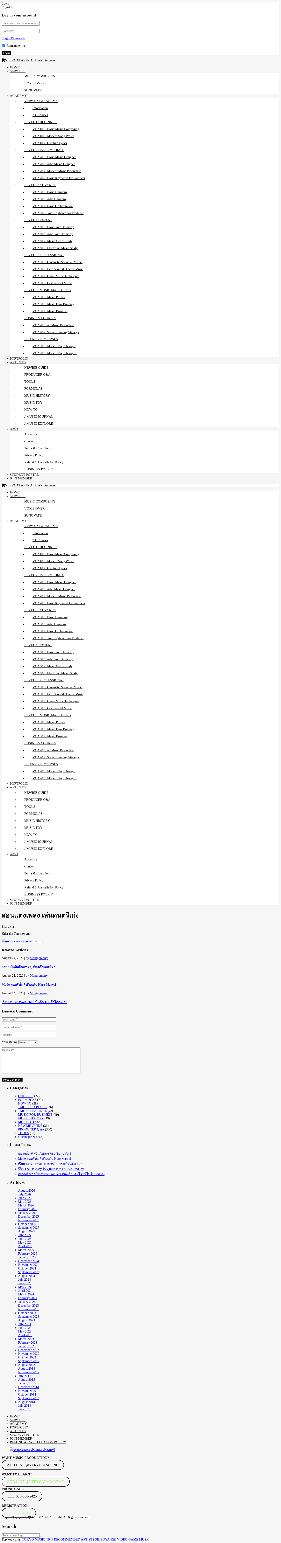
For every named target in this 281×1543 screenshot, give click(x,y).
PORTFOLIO (19, 358)
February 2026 (27, 1209)
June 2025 (24, 1238)
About (14, 429)
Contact (29, 441)
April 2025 (25, 1246)
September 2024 (28, 1272)
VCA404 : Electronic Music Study (55, 248)
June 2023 (24, 1327)
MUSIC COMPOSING (39, 76)
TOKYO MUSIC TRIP (37, 1539)
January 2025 (27, 1257)
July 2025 (24, 1235)
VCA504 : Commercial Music (52, 283)
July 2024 (24, 1279)
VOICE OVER (34, 83)
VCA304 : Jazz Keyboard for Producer (58, 213)
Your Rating (9, 1042)
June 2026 (24, 1198)
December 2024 (28, 1261)
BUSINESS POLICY (38, 469)
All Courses (40, 115)
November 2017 (28, 1372)
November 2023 (28, 1309)
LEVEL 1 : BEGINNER (40, 122)
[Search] (42, 1536)
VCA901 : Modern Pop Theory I (54, 346)
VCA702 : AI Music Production (53, 325)
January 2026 (27, 1213)
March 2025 (26, 1250)
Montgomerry (39, 958)
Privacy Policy (33, 455)
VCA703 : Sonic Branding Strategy (56, 332)
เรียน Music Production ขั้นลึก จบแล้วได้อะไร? (34, 1002)
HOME (15, 67)
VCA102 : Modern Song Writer (53, 136)
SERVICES (18, 71)
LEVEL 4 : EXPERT (38, 220)
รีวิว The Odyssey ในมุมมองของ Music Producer (51, 1169)
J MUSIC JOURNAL (32, 1111)
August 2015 (26, 1379)
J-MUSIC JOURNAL (38, 416)
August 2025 (26, 1231)
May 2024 (24, 1287)
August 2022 (26, 1364)
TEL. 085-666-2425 (22, 1496)
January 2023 (27, 1346)
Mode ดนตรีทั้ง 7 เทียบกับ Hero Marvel (29, 984)
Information (40, 108)
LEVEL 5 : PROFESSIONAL (44, 255)
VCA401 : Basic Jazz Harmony (53, 227)
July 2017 (24, 1376)
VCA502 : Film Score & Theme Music (58, 269)
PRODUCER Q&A (37, 374)
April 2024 (25, 1290)
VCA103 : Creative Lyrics (50, 143)
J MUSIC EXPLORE (32, 1107)
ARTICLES (18, 362)
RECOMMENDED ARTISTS (74, 1539)
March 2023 (26, 1339)
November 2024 (28, 1264)
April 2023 (25, 1335)
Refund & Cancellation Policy (43, 462)
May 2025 (24, 1242)
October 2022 (27, 1357)
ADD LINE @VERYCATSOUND (33, 1465)
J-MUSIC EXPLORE (38, 423)
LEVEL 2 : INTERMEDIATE (44, 150)
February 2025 (27, 1253)
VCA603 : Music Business (50, 311)
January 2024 (27, 1301)
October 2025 (27, 1224)
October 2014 (27, 1394)
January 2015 (27, 1383)
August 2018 (26, 1368)
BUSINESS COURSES (40, 318)
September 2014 (28, 1398)
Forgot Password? (13, 38)
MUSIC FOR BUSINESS (35, 1114)
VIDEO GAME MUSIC (133, 1539)
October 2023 (27, 1313)
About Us (30, 434)
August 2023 (26, 1320)
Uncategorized (27, 1137)
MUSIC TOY (33, 402)
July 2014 (24, 1405)
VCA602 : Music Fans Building (53, 304)
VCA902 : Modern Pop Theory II (55, 353)
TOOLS (29, 381)
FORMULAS (33, 388)
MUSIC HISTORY (37, 395)
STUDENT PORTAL (24, 474)
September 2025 (28, 1227)
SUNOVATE (33, 90)
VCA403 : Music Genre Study (52, 241)
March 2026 (26, 1205)
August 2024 (26, 1276)
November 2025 (28, 1220)
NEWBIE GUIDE (36, 367)
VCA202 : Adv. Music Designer (54, 164)
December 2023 (28, 1305)
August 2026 (26, 1190)
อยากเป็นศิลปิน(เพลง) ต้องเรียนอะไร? (28, 967)
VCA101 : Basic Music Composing (56, 129)
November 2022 (28, 1353)
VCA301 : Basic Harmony (50, 192)
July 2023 (24, 1324)
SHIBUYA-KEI (105, 1539)
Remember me (16, 45)
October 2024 (27, 1268)
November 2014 (28, 1390)
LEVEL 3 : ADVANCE (40, 185)
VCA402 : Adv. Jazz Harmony (53, 234)
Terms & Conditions (37, 448)
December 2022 (28, 1350)
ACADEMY (18, 95)
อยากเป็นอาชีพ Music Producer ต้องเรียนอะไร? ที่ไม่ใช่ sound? (61, 1174)
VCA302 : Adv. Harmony (49, 199)
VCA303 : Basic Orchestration (53, 206)
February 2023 (27, 1342)
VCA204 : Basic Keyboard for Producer (59, 178)
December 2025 (28, 1216)
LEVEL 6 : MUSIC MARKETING (47, 290)
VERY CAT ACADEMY (41, 101)
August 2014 (26, 1402)
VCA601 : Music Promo (49, 297)
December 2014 (28, 1387)
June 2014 (24, 1409)
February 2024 (27, 1298)
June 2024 (24, 1283)
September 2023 (28, 1316)
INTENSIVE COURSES (41, 339)
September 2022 (28, 1361)
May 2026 (24, 1201)
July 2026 (24, 1194)
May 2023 (24, 1331)
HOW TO (31, 409)
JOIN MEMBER (21, 478)
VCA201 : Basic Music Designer (54, 157)
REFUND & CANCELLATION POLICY (38, 1442)
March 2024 (26, 1294)
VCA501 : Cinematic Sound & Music (57, 262)
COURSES (25, 1096)
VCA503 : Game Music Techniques (56, 276)
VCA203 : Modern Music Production (57, 171)
